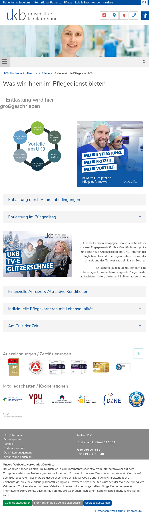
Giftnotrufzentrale (88, 450)
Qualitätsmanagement (18, 453)
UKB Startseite (12, 73)
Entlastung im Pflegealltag (32, 217)
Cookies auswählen (97, 503)
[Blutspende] (124, 15)
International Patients (47, 3)
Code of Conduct (14, 448)
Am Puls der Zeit (23, 326)
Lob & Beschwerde (87, 3)
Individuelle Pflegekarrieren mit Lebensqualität (50, 309)
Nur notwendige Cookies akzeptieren (57, 503)
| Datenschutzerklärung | (110, 511)
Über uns (32, 73)
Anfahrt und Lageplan (18, 457)
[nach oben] (138, 353)
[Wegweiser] (114, 15)
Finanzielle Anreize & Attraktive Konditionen (48, 291)
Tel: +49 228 (90, 454)
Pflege (68, 3)
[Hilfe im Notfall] (105, 15)
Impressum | (135, 511)
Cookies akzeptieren (18, 503)
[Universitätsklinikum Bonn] (32, 15)
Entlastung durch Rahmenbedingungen (44, 199)
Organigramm (13, 440)
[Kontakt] (133, 15)
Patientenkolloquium (16, 3)
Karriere (107, 3)
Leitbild (8, 444)
